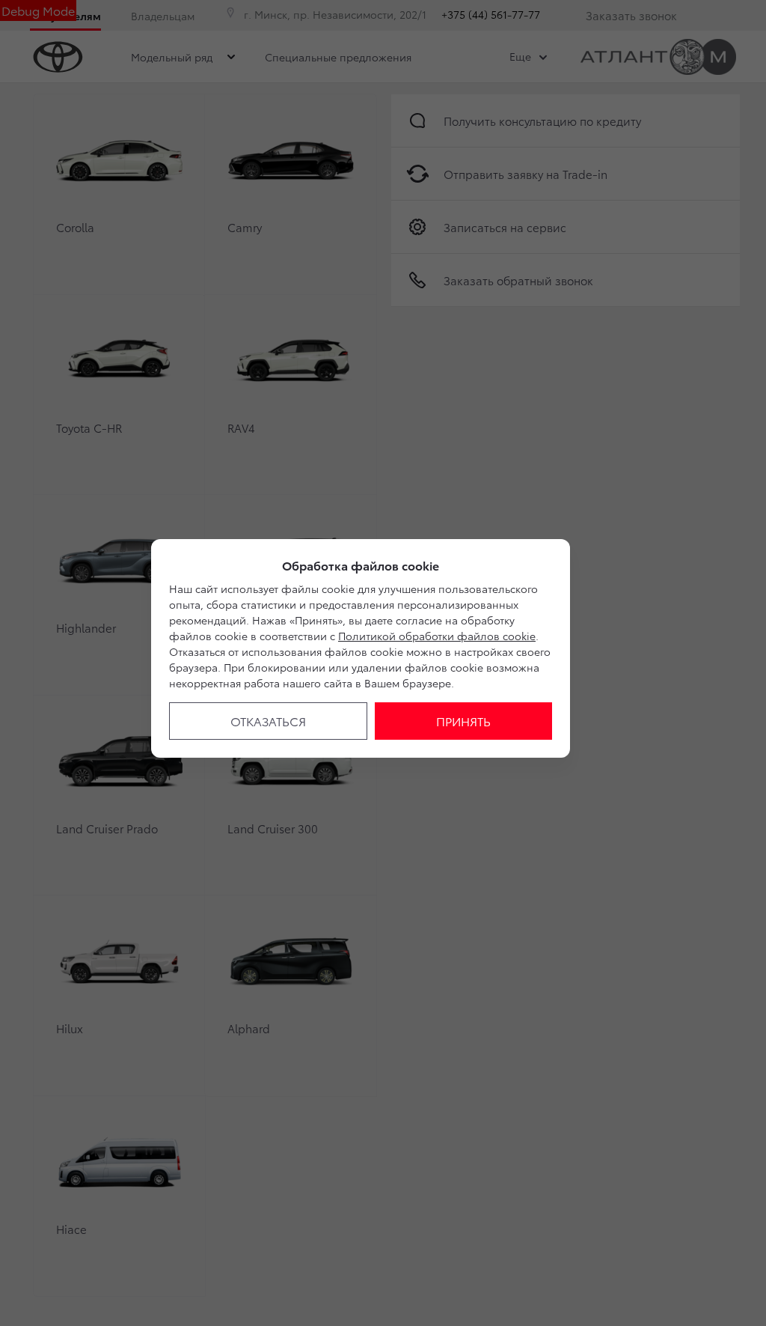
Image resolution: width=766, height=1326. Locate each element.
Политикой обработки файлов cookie (437, 635)
